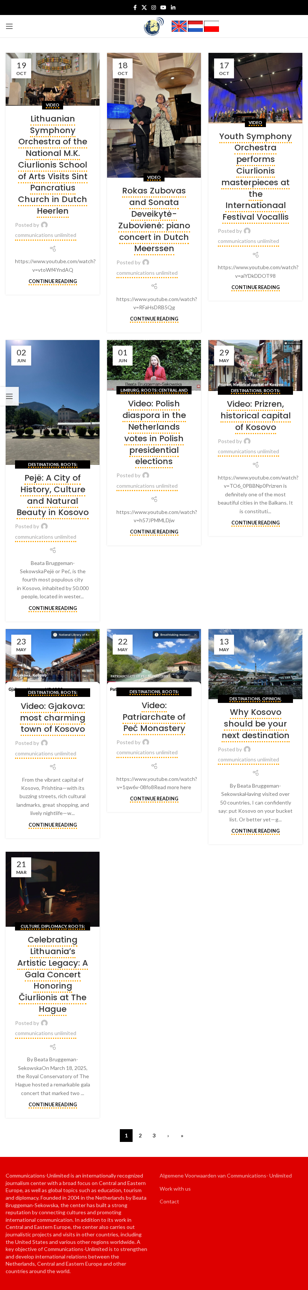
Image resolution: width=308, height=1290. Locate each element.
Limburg (130, 390)
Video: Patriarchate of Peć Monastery (154, 717)
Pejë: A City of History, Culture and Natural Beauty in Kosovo (53, 495)
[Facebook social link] (134, 8)
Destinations (43, 464)
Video (52, 104)
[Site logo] (154, 25)
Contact (169, 1201)
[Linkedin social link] (173, 8)
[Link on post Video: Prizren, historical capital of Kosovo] (255, 365)
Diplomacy (53, 926)
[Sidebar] (9, 396)
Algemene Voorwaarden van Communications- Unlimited (226, 1175)
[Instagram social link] (153, 8)
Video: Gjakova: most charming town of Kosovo (52, 717)
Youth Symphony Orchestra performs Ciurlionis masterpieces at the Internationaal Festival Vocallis (255, 176)
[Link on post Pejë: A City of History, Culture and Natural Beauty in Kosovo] (53, 402)
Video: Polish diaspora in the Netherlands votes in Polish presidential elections (154, 432)
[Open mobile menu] (9, 26)
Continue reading (53, 281)
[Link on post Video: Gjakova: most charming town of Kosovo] (53, 661)
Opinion (271, 698)
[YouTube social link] (163, 8)
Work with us (175, 1188)
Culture (30, 926)
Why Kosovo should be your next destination (256, 723)
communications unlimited (45, 235)
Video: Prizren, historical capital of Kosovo (255, 415)
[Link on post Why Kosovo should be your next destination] (255, 664)
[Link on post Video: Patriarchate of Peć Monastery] (154, 660)
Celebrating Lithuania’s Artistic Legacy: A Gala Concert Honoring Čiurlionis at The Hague (52, 974)
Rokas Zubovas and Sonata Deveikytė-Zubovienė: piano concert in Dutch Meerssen (154, 219)
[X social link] (144, 8)
